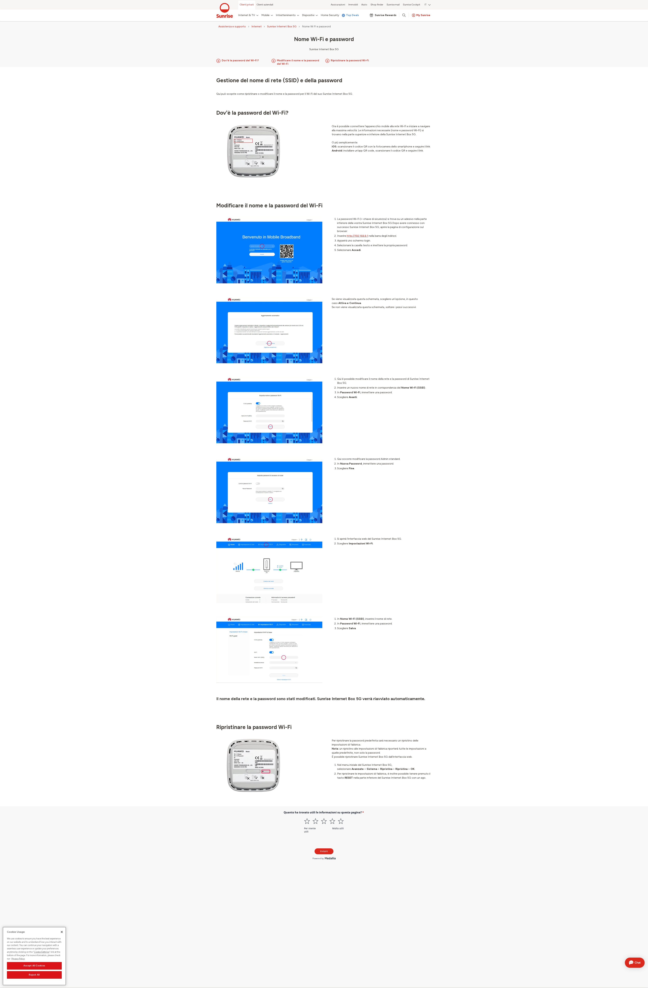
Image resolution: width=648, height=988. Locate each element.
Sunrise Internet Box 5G (281, 26)
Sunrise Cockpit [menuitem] (411, 4)
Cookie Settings (41, 952)
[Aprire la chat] (635, 963)
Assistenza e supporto (232, 26)
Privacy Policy (18, 958)
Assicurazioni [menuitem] (338, 4)
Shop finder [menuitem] (377, 4)
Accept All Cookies (34, 965)
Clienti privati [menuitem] (247, 4)
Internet (256, 26)
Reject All (34, 974)
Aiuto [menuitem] (364, 4)
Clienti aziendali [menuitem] (264, 4)
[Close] (61, 932)
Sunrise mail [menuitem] (393, 4)
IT (426, 4)
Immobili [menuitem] (353, 4)
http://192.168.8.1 (357, 235)
